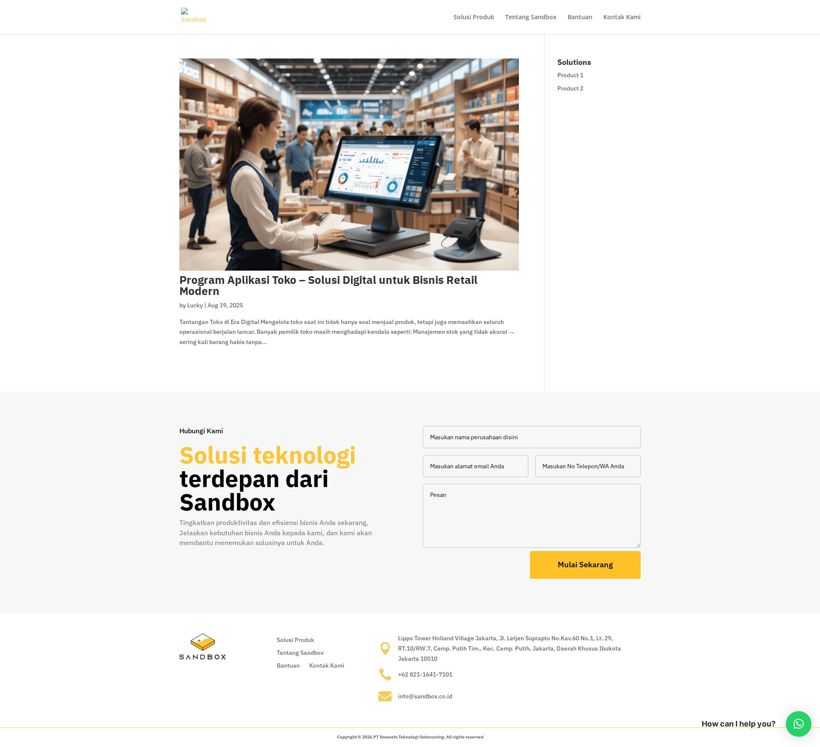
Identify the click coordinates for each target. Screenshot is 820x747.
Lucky (195, 305)
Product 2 (570, 88)
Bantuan (580, 17)
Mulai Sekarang (585, 564)
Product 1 (570, 75)
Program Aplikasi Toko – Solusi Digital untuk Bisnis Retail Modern (328, 285)
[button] (798, 724)
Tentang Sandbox (530, 17)
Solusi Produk (474, 17)
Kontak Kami (622, 17)
